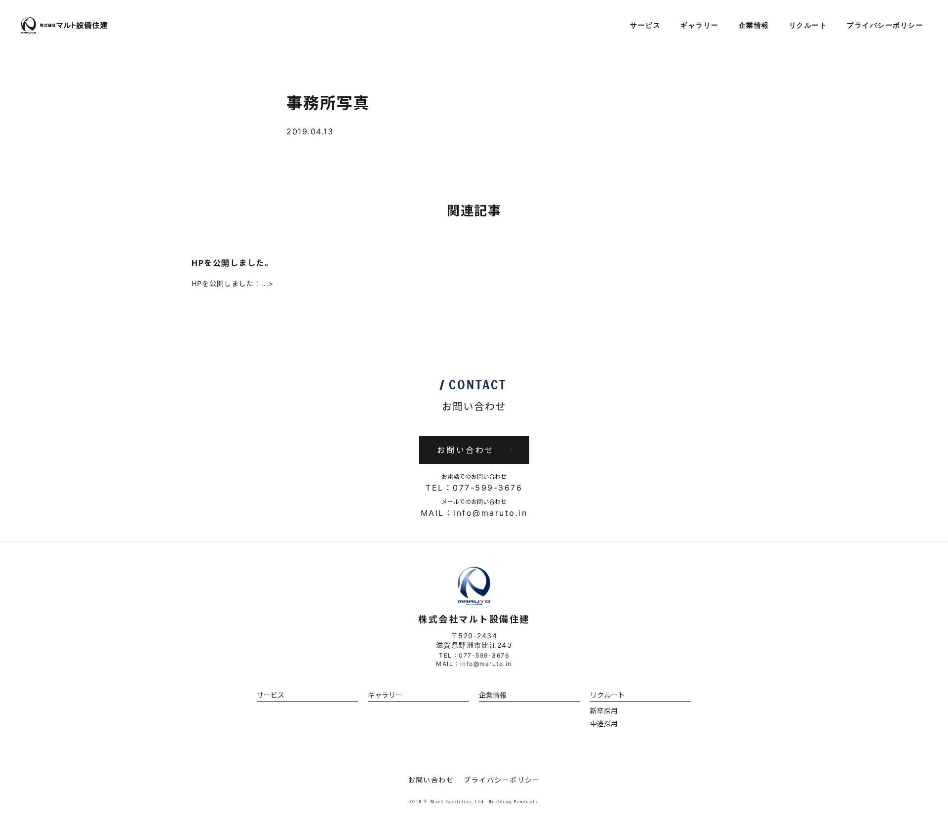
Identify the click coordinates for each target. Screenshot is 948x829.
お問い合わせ (431, 780)
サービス (645, 25)
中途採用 (604, 723)
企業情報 (754, 25)
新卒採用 (604, 710)
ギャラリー (699, 25)
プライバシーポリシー (885, 25)
